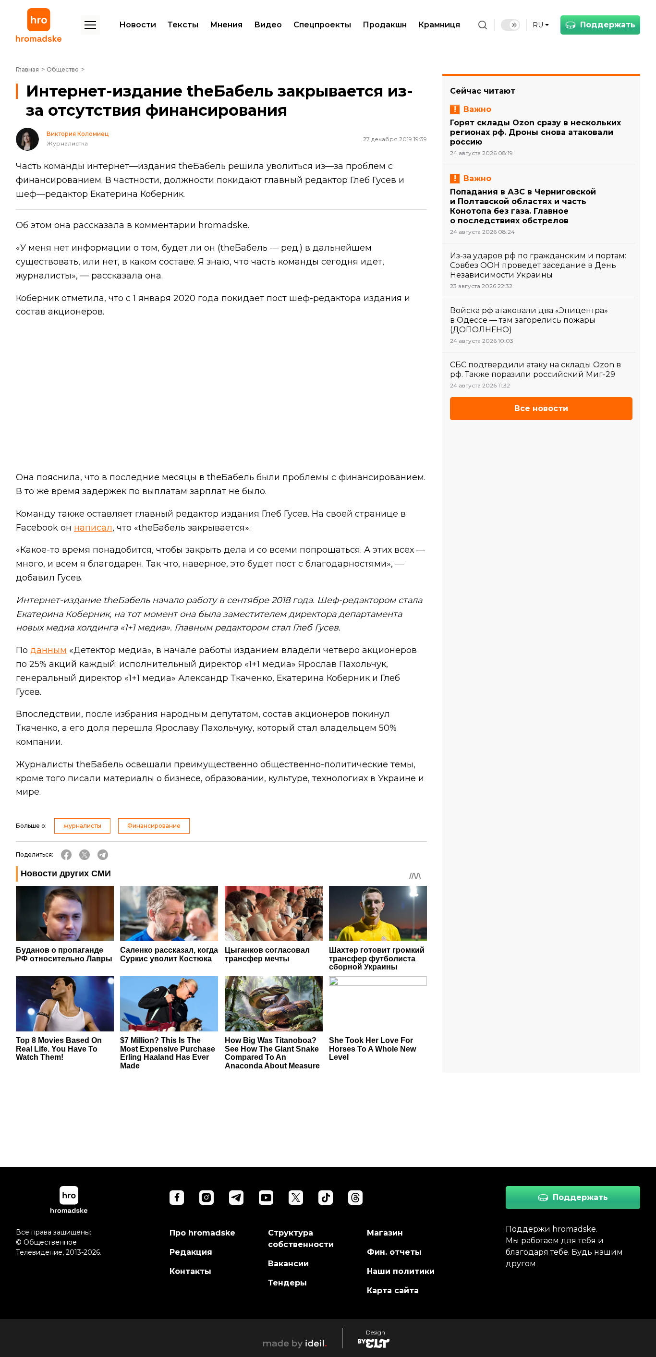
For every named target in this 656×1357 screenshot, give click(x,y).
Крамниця (439, 24)
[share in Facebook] (66, 854)
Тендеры (287, 1282)
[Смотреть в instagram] (206, 1197)
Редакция (191, 1252)
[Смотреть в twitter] (296, 1197)
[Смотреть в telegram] (236, 1197)
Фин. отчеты (394, 1252)
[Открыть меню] (90, 25)
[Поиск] (482, 25)
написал (93, 527)
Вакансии (288, 1263)
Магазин (385, 1232)
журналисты (82, 825)
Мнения (226, 24)
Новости (137, 24)
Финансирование (154, 825)
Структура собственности (301, 1238)
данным (48, 650)
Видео (268, 24)
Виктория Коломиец (78, 134)
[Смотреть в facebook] (177, 1197)
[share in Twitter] (84, 854)
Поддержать (607, 24)
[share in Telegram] (102, 854)
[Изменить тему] (510, 25)
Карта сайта (393, 1290)
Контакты (190, 1271)
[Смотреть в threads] (355, 1197)
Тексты (183, 24)
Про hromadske (202, 1232)
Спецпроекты (322, 24)
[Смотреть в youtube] (266, 1197)
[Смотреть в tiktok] (325, 1197)
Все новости (541, 408)
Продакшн (385, 24)
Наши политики (401, 1271)
